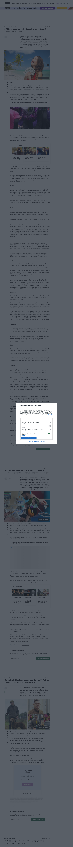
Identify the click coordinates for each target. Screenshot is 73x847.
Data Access (36, 441)
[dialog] (36, 423)
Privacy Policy (42, 441)
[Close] (55, 405)
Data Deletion (30, 441)
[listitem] (36, 420)
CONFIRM (29, 437)
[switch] (49, 422)
